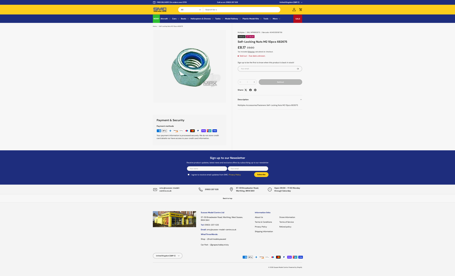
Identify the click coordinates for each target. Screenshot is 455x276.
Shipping (251, 52)
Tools (265, 18)
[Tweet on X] (245, 90)
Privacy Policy (235, 174)
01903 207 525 (232, 2)
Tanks (218, 18)
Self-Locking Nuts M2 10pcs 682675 (171, 26)
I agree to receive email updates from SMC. (216, 174)
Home (155, 26)
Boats (183, 18)
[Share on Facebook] (250, 90)
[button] (300, 9)
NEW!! (156, 18)
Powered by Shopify (295, 267)
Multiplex (241, 32)
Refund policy (285, 226)
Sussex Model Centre (281, 267)
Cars (174, 18)
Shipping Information (264, 231)
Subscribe (261, 174)
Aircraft (164, 18)
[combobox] (229, 9)
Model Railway (231, 18)
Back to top (227, 198)
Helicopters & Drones (201, 18)
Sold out (280, 82)
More (275, 18)
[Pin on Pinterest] (255, 90)
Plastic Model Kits (251, 18)
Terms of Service (286, 222)
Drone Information (287, 217)
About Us (259, 217)
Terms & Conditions (263, 222)
